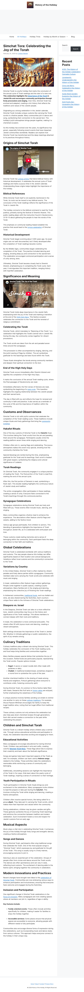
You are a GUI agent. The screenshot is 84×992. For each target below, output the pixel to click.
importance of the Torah (37, 96)
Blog (73, 37)
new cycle (32, 389)
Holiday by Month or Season (54, 37)
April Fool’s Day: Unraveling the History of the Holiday (70, 104)
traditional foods (31, 595)
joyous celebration (35, 227)
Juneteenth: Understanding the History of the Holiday (70, 79)
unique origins (23, 179)
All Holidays (21, 37)
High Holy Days (23, 317)
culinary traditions (34, 700)
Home (11, 37)
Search (65, 45)
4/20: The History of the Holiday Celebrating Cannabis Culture (71, 71)
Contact (42, 984)
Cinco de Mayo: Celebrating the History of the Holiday (71, 88)
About (37, 984)
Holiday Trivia (35, 37)
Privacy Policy (49, 984)
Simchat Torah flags (18, 749)
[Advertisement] (42, 22)
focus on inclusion (10, 897)
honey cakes (37, 690)
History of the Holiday (46, 5)
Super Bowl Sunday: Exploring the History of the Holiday (71, 96)
